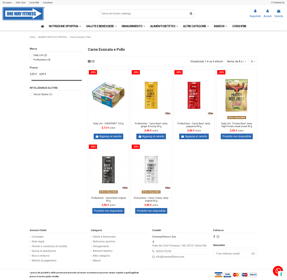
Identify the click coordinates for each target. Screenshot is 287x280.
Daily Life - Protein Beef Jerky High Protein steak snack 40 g (236, 125)
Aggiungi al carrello (110, 136)
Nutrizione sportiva (104, 241)
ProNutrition (42, 59)
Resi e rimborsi (40, 255)
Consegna (37, 236)
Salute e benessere (104, 236)
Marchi (97, 260)
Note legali (38, 241)
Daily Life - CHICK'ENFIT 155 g (108, 123)
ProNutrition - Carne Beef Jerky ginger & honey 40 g (151, 125)
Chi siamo (7, 2)
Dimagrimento (101, 246)
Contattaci (48, 2)
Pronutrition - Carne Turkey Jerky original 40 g (151, 199)
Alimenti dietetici (102, 250)
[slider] (31, 80)
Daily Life (40, 55)
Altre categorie (101, 255)
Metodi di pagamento (44, 260)
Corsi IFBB (34, 2)
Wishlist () (279, 2)
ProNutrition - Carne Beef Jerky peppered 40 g (194, 125)
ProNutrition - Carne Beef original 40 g (108, 199)
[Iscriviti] (253, 253)
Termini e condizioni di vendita (49, 246)
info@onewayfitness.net (170, 256)
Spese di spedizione (44, 250)
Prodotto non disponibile (236, 136)
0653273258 (163, 251)
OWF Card (21, 2)
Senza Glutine (43, 94)
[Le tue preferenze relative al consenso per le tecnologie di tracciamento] (281, 274)
